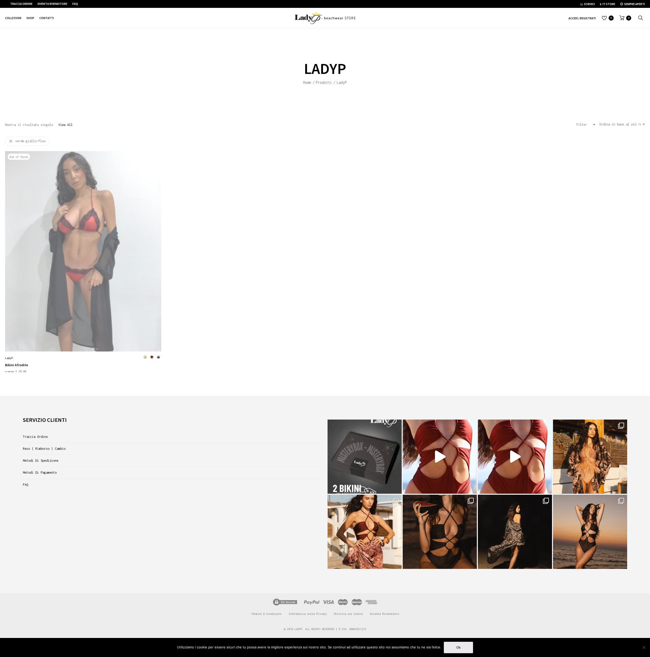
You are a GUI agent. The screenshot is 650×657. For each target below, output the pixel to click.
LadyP (9, 358)
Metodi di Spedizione (40, 460)
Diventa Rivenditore (52, 4)
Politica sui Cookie (348, 613)
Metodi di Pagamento (40, 472)
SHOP (30, 18)
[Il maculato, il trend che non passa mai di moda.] (515, 532)
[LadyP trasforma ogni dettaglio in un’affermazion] (515, 457)
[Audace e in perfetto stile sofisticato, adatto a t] (440, 532)
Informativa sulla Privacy (308, 613)
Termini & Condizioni (266, 613)
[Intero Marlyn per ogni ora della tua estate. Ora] (590, 532)
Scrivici (589, 4)
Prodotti (324, 82)
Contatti (46, 18)
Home (307, 82)
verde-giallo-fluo (30, 141)
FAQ (75, 4)
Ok (458, 647)
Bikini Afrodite (16, 365)
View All (65, 125)
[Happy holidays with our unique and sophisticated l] (365, 532)
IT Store (609, 4)
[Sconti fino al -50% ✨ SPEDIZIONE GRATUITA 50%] (440, 457)
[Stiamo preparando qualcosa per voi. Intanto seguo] (590, 457)
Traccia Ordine (21, 4)
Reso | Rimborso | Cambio (44, 449)
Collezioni (13, 18)
